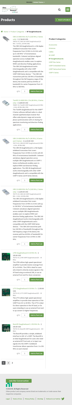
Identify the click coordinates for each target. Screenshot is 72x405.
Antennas (52, 48)
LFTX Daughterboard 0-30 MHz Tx (25, 288)
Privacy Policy (29, 399)
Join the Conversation (19, 381)
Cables (51, 52)
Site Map (40, 399)
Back (64, 20)
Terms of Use (17, 399)
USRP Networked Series (57, 69)
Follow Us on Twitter (53, 399)
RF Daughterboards (56, 59)
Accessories (53, 45)
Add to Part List (36, 91)
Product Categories (17, 32)
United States (38, 2)
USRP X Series (54, 72)
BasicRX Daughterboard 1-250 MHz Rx (26, 324)
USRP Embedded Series (57, 66)
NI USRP (52, 55)
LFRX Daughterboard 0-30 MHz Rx (25, 253)
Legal (8, 399)
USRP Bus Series (54, 62)
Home (5, 32)
